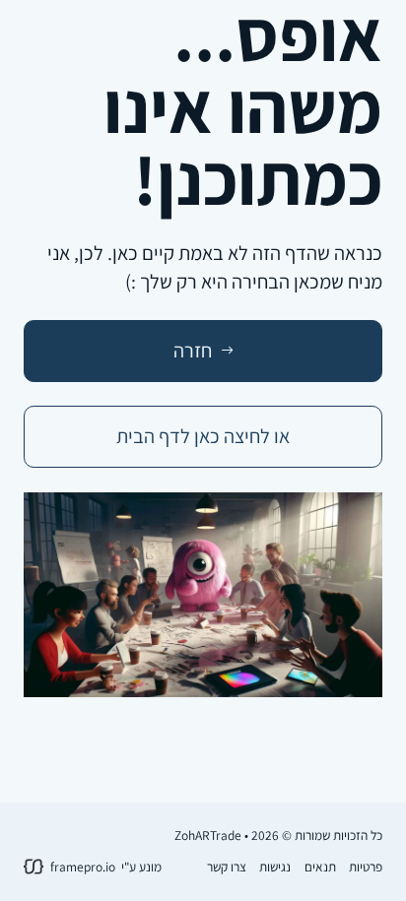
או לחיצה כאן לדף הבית (203, 435)
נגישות (275, 866)
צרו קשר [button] (226, 866)
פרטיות (365, 866)
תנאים (320, 866)
